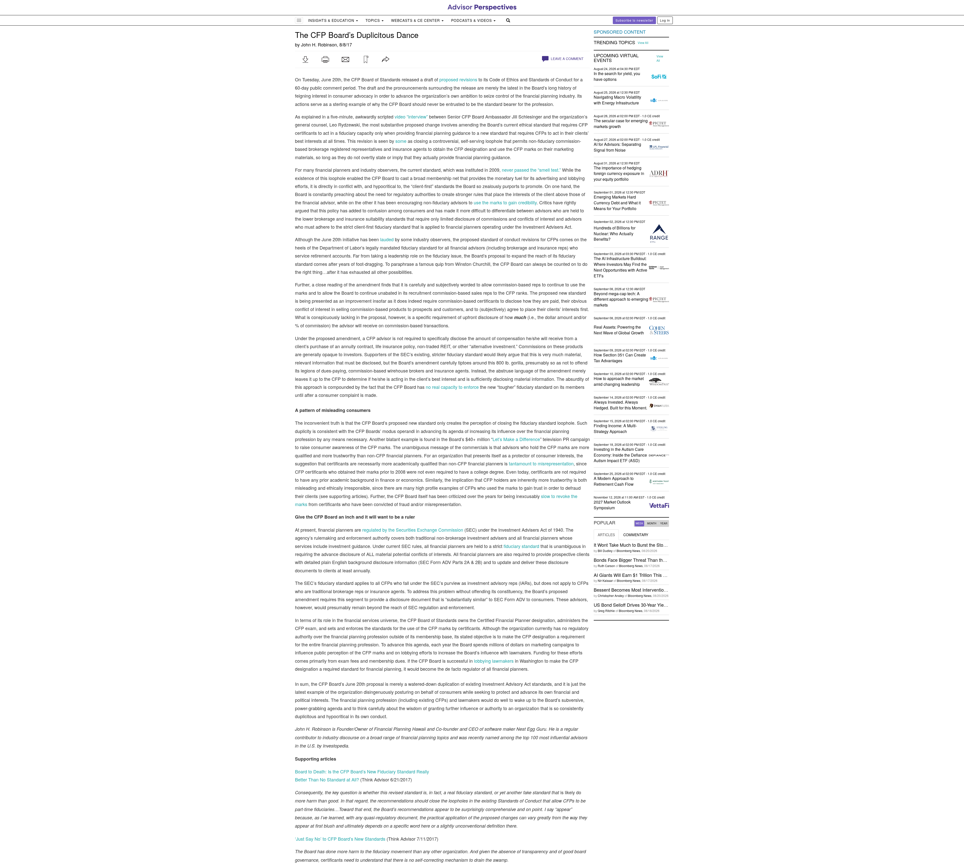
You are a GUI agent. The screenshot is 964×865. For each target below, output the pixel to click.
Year (663, 523)
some (400, 141)
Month (651, 523)
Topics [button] (373, 20)
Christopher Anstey (611, 595)
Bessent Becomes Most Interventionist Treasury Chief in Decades (659, 589)
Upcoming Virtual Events (616, 58)
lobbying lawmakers (494, 660)
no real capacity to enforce (452, 387)
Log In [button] (665, 20)
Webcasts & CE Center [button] (416, 20)
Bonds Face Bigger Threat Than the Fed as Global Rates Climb (657, 560)
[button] (305, 59)
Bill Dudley (605, 550)
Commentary (635, 534)
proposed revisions (458, 79)
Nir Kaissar (605, 580)
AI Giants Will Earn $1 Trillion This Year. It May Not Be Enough (656, 575)
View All (643, 43)
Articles (606, 534)
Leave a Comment (566, 58)
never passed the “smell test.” (532, 169)
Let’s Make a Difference (516, 439)
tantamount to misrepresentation (541, 463)
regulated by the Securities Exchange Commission (412, 529)
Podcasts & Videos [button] (472, 20)
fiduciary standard (521, 546)
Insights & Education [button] (331, 20)
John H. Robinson (319, 44)
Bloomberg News (628, 550)
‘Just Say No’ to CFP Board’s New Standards (340, 838)
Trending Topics (614, 42)
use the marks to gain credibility (505, 202)
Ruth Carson (606, 566)
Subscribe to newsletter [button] (634, 20)
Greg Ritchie (606, 610)
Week (639, 523)
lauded (387, 239)
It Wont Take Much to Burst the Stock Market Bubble (646, 544)
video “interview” (411, 116)
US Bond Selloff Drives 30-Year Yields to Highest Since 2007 (654, 604)
